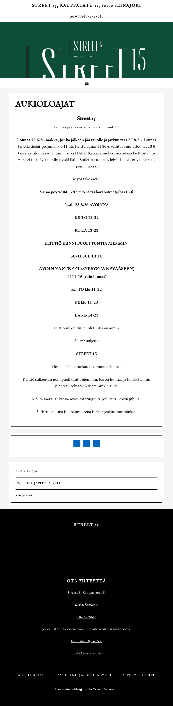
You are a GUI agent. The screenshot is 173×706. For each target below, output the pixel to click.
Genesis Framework (105, 689)
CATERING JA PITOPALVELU (39, 483)
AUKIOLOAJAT (27, 471)
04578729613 (86, 617)
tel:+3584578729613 (87, 16)
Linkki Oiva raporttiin (87, 654)
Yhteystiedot (24, 495)
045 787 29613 (76, 192)
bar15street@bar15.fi (114, 192)
